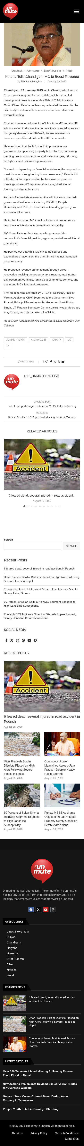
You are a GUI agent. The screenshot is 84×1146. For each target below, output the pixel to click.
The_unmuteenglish (31, 81)
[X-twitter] (38, 909)
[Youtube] (45, 909)
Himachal (12, 953)
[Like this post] (46, 361)
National (12, 969)
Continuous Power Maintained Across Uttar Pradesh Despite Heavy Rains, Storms (59, 767)
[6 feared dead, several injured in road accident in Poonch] (42, 464)
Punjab (11, 937)
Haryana (12, 948)
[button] (76, 11)
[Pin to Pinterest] (59, 361)
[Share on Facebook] (51, 361)
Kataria (56, 340)
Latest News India (18, 931)
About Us (17, 1133)
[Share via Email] (63, 361)
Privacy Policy (38, 1133)
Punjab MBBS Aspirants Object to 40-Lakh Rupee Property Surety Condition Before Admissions (60, 819)
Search (8, 539)
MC (69, 340)
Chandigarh (38, 340)
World (10, 975)
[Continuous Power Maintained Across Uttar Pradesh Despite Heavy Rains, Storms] (62, 744)
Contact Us (72, 1138)
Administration (15, 340)
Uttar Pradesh (15, 958)
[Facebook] (31, 909)
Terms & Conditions (67, 1133)
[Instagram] (53, 909)
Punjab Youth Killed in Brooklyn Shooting (31, 1109)
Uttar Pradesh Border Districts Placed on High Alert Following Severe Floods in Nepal (19, 767)
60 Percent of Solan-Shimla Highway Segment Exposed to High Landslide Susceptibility (21, 819)
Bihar (10, 964)
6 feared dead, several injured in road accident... (42, 495)
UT (7, 346)
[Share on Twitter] (54, 361)
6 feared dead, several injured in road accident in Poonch (39, 568)
